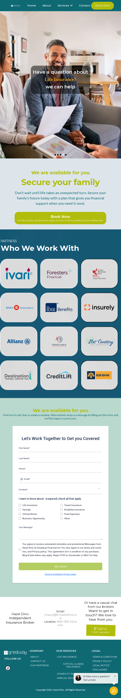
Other (67, 518)
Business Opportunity (33, 518)
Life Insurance (29, 505)
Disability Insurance (74, 509)
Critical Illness (29, 514)
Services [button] (64, 5)
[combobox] (60, 490)
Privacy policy (70, 574)
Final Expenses (72, 514)
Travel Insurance (73, 505)
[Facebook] (8, 668)
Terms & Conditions (54, 574)
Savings (26, 509)
